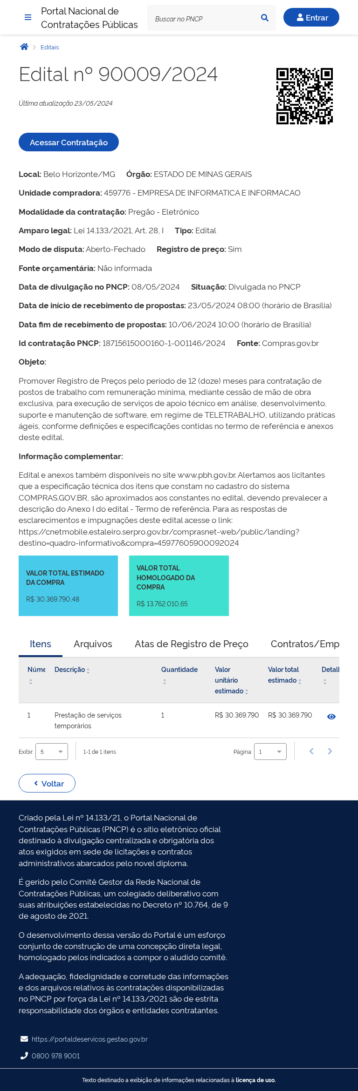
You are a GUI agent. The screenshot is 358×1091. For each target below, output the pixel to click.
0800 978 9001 (56, 1055)
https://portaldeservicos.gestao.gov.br (90, 1038)
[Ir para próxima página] (330, 751)
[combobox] (52, 751)
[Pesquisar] (264, 17)
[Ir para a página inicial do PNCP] (24, 46)
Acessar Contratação (69, 141)
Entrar (317, 17)
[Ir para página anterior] (311, 751)
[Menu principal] (28, 17)
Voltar (52, 783)
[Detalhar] (331, 716)
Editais (49, 46)
